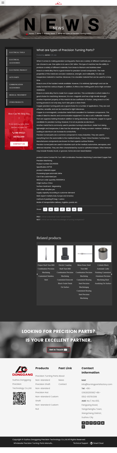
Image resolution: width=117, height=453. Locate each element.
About (61, 376)
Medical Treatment (18, 95)
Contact (62, 384)
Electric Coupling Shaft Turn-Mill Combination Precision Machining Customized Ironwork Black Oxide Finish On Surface (65, 276)
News (39, 33)
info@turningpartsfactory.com (97, 384)
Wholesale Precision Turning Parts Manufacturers (36, 443)
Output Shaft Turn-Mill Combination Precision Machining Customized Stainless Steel (46, 272)
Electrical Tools (17, 52)
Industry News (49, 33)
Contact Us (19, 144)
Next (111, 274)
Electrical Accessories (14, 61)
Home (31, 33)
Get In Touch (56, 349)
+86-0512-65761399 (19, 135)
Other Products (16, 102)
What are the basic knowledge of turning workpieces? (63, 219)
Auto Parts (14, 77)
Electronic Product (18, 70)
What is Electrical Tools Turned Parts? (56, 216)
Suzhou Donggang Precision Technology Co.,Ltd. (46, 439)
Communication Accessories (16, 86)
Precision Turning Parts (46, 376)
